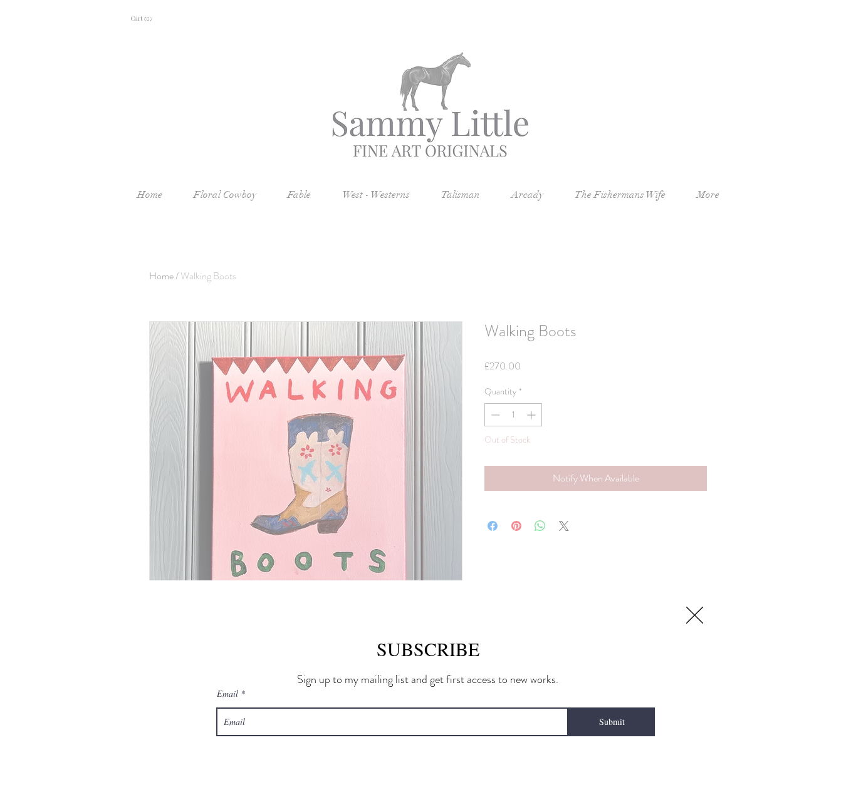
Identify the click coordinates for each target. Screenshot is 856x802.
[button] (694, 615)
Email (227, 693)
